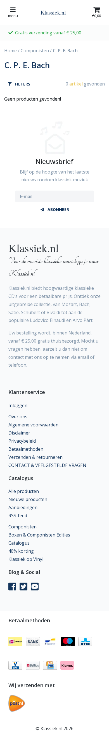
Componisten (35, 51)
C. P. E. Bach (65, 51)
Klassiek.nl (53, 12)
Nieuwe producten (27, 499)
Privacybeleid (22, 441)
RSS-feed (17, 515)
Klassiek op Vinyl (25, 559)
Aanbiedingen (22, 507)
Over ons (17, 417)
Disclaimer (19, 433)
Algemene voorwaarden (33, 425)
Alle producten (23, 491)
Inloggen (17, 405)
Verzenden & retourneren (35, 457)
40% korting (21, 551)
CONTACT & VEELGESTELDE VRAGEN (47, 465)
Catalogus (19, 543)
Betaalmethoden (25, 449)
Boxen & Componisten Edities (39, 535)
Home (10, 51)
